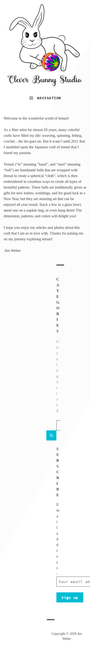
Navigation (49, 97)
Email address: (57, 539)
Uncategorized (57, 376)
